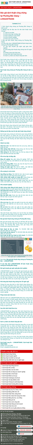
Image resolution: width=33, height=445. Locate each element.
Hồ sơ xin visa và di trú (10, 39)
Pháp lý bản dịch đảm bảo (11, 52)
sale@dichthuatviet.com (11, 347)
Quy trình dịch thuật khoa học (12, 54)
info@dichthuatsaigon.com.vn (25, 426)
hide (19, 23)
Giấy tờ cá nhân (8, 32)
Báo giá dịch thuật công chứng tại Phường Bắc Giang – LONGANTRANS (13, 16)
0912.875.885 (9, 345)
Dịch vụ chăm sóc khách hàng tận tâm (15, 55)
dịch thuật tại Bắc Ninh (13, 274)
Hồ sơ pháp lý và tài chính (11, 35)
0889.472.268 (22, 430)
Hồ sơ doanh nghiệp (10, 37)
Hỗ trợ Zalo (22, 434)
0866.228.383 (28, 430)
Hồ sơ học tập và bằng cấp (11, 34)
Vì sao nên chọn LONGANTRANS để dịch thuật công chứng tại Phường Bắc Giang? (16, 44)
